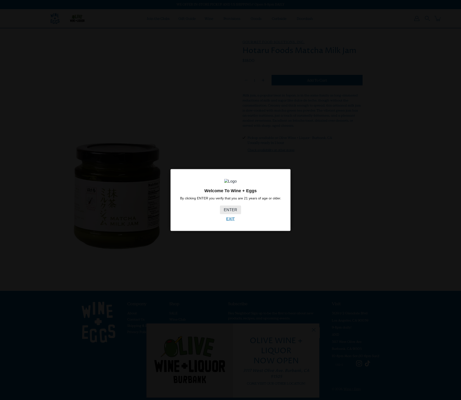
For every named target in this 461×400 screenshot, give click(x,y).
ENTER (230, 210)
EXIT (230, 219)
